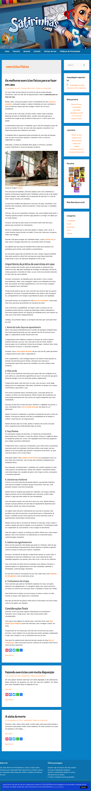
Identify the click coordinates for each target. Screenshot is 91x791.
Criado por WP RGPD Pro (58, 787)
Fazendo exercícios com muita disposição (29, 672)
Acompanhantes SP (76, 149)
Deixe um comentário (44, 88)
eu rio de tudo (76, 116)
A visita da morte (15, 717)
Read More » (9, 655)
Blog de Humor (76, 104)
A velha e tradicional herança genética (61, 777)
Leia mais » (9, 689)
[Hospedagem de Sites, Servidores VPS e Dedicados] (76, 86)
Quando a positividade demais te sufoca (61, 772)
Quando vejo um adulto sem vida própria (62, 767)
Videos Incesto (76, 141)
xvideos (76, 146)
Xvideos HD (76, 143)
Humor (69, 224)
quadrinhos (26, 676)
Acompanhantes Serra (76, 152)
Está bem (83, 787)
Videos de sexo (77, 135)
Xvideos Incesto (76, 118)
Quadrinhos (71, 227)
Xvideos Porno (76, 138)
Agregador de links (76, 113)
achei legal (76, 110)
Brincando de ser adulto (56, 775)
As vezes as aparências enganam (59, 770)
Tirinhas (69, 233)
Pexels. (20, 188)
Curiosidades (76, 107)
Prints (69, 230)
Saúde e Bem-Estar (28, 88)
